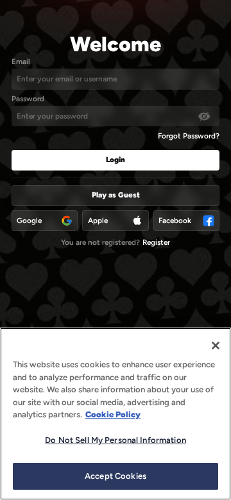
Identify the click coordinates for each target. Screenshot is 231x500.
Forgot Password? (188, 135)
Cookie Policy (113, 414)
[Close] (215, 345)
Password (28, 98)
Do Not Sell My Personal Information (115, 440)
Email (21, 61)
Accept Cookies (115, 476)
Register (156, 242)
